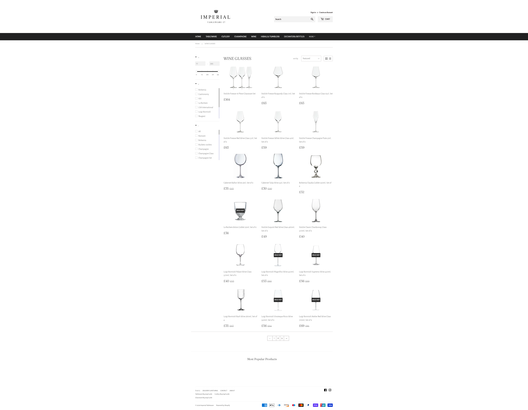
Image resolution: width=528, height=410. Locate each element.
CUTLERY (226, 36)
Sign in (313, 12)
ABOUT (232, 391)
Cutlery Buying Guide (222, 394)
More (311, 37)
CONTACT (223, 391)
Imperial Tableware (207, 405)
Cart (327, 19)
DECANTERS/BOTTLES (294, 36)
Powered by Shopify (223, 405)
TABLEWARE (211, 36)
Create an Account (326, 12)
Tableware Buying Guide (203, 394)
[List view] (330, 58)
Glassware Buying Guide (203, 398)
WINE (253, 36)
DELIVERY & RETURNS (210, 391)
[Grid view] (326, 58)
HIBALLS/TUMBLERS (270, 36)
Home (198, 36)
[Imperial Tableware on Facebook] (325, 390)
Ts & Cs (197, 391)
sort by (295, 59)
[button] (197, 57)
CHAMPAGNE (240, 36)
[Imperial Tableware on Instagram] (330, 390)
